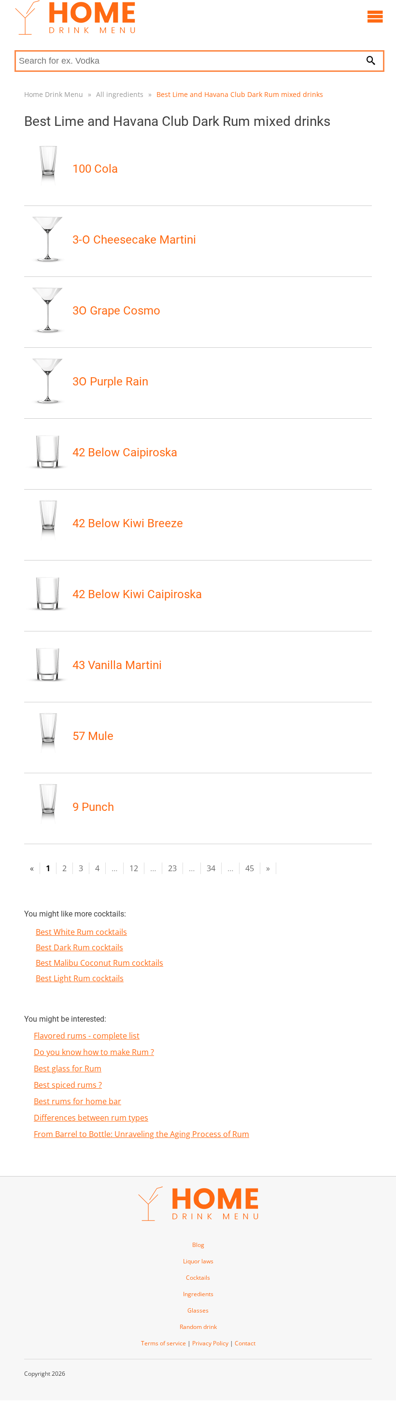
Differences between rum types (91, 1117)
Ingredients (198, 1294)
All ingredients (119, 94)
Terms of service (163, 1343)
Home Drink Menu (53, 94)
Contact (245, 1343)
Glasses (198, 1310)
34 (211, 868)
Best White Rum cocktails (81, 932)
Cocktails (198, 1277)
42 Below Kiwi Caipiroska (137, 594)
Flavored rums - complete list (87, 1035)
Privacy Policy (210, 1343)
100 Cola (95, 169)
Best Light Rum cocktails (80, 978)
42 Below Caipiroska (124, 452)
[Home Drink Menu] (74, 32)
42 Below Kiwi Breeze (127, 523)
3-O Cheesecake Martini (134, 239)
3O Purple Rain (110, 381)
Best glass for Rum (67, 1068)
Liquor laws (198, 1261)
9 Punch (93, 807)
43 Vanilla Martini (117, 665)
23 (172, 868)
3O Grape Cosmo (116, 310)
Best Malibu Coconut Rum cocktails (99, 963)
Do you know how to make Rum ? (94, 1052)
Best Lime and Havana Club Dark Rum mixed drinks (239, 94)
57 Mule (92, 736)
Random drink (198, 1327)
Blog (198, 1245)
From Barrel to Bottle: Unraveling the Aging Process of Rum (141, 1134)
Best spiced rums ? (68, 1085)
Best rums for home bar (77, 1101)
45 (249, 868)
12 (133, 868)
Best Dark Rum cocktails (79, 947)
